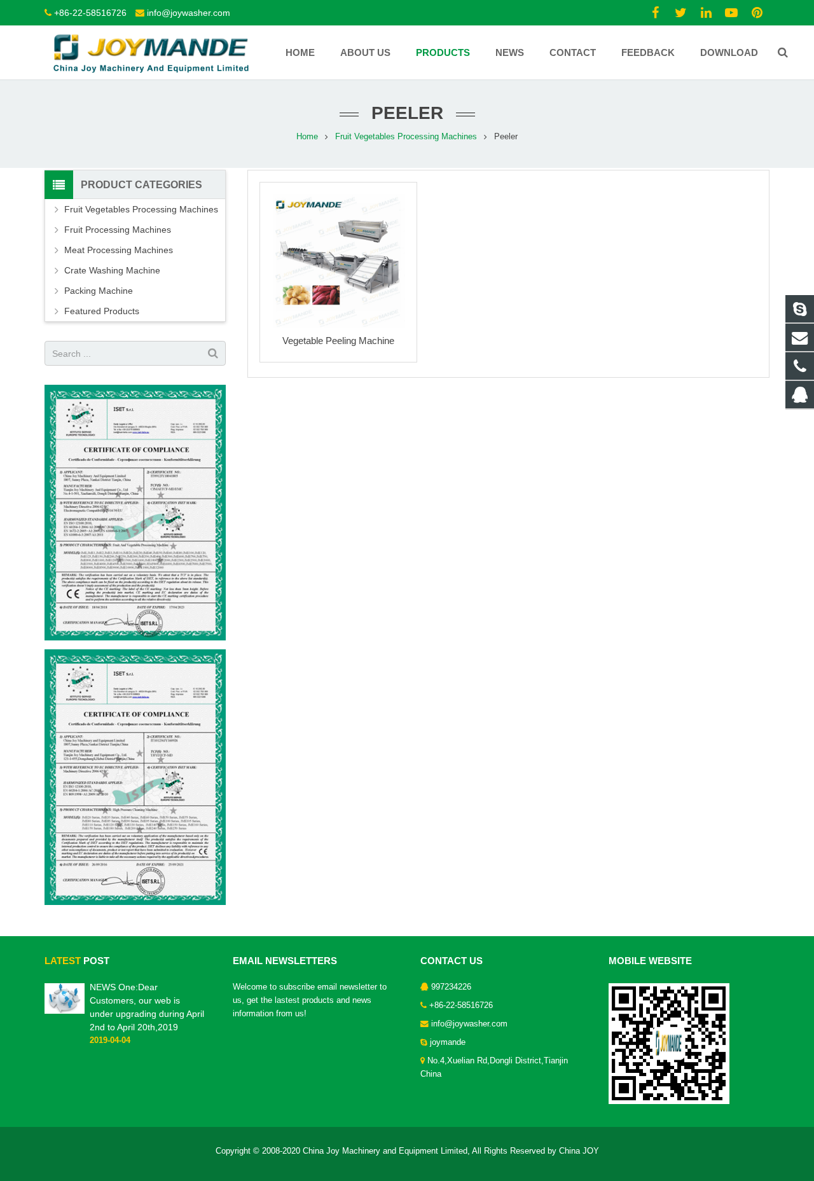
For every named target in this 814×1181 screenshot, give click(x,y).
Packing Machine (98, 291)
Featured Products (101, 311)
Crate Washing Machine (112, 270)
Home (307, 136)
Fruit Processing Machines (117, 229)
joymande (448, 1042)
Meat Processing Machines (118, 250)
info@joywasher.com (188, 13)
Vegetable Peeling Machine (338, 340)
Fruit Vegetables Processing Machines (406, 136)
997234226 (451, 987)
